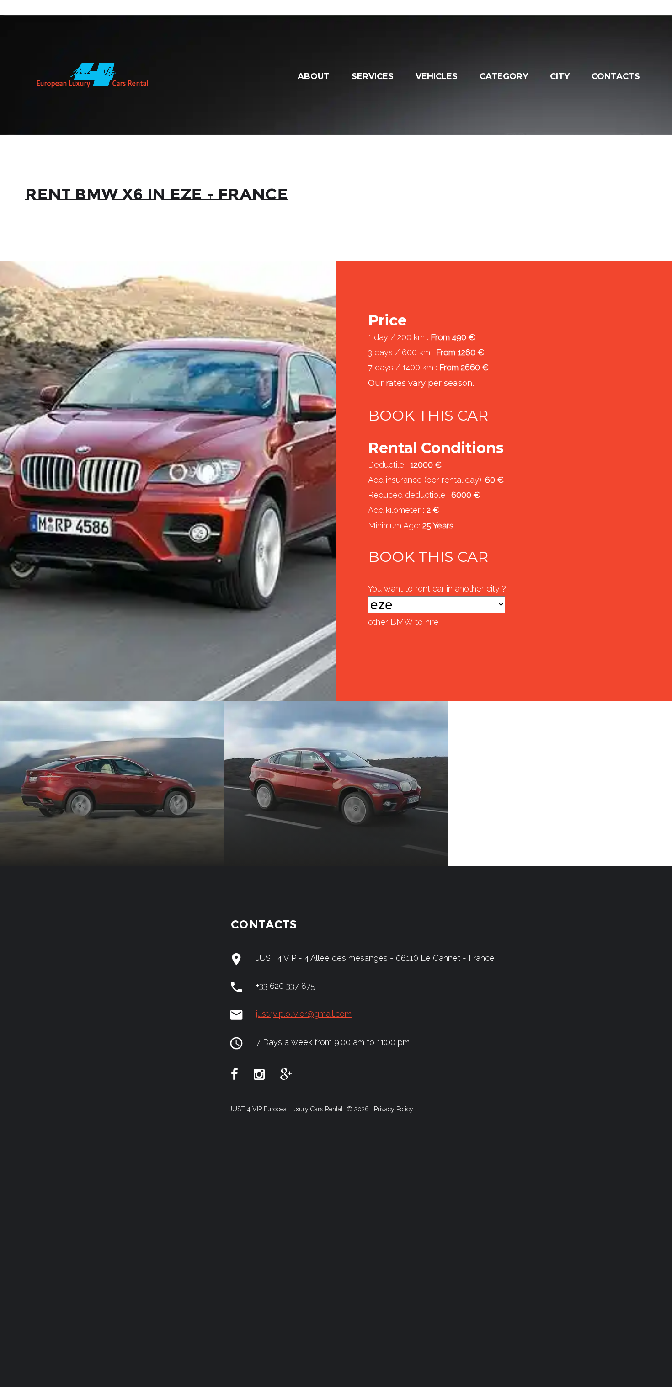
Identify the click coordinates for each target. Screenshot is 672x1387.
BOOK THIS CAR (428, 415)
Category (504, 76)
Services (373, 76)
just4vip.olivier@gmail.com (304, 1014)
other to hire (403, 622)
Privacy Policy (392, 1109)
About (314, 76)
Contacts (616, 76)
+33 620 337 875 (285, 986)
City (560, 76)
